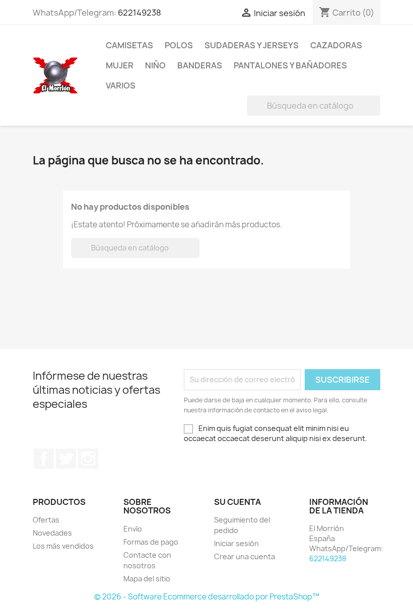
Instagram (88, 459)
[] (376, 112)
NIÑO (155, 65)
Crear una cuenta (244, 556)
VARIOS (120, 85)
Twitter (66, 459)
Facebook (44, 459)
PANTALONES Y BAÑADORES (290, 65)
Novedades (52, 533)
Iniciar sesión (236, 543)
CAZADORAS (336, 45)
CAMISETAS (129, 45)
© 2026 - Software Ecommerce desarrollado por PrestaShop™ (206, 596)
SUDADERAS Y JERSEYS (251, 45)
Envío (132, 529)
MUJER (119, 65)
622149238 (139, 12)
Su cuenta (237, 501)
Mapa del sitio (146, 578)
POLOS (179, 45)
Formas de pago (150, 542)
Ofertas (46, 520)
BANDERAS (199, 65)
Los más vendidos (63, 546)
